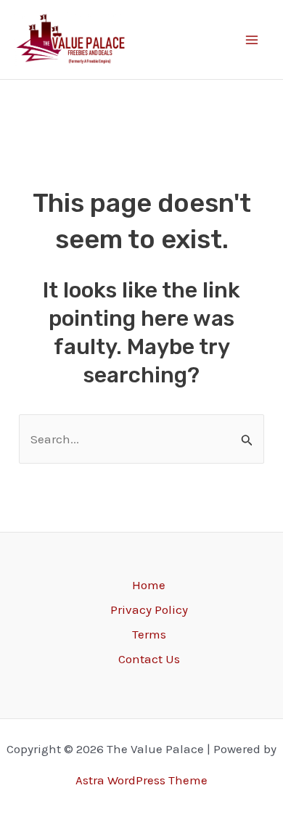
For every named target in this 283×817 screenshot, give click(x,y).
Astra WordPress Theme (141, 780)
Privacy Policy (149, 609)
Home (148, 585)
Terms (149, 634)
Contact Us (149, 659)
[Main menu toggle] (252, 40)
